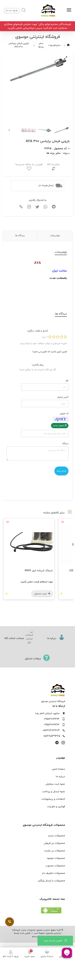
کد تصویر (64, 413)
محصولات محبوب (55, 865)
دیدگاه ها (20, 235)
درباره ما (60, 776)
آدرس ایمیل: (62, 397)
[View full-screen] (65, 58)
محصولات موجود (56, 858)
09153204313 (51, 719)
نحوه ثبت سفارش (55, 784)
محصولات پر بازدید (54, 850)
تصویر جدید (59, 425)
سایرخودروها (54, 45)
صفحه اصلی (58, 769)
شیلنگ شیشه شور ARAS (47, 570)
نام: (66, 380)
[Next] (9, 130)
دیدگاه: (65, 443)
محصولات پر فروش (54, 843)
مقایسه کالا (53, 164)
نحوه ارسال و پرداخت (53, 791)
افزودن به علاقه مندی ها (29, 164)
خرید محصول (49, 593)
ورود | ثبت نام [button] (11, 10)
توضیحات (55, 235)
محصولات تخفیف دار (53, 873)
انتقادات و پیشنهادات (53, 799)
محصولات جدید (56, 835)
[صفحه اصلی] (47, 10)
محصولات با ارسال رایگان (51, 880)
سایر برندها (41, 45)
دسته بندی (47, 956)
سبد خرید (29, 956)
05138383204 (51, 730)
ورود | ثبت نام (10, 956)
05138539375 (51, 736)
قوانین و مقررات (56, 806)
